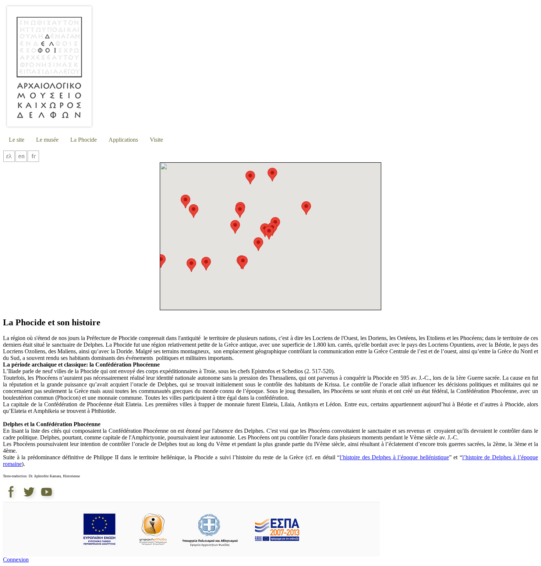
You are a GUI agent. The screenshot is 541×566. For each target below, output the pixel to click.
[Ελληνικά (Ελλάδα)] (9, 160)
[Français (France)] (33, 160)
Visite (156, 140)
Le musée (47, 140)
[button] (161, 261)
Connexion (16, 559)
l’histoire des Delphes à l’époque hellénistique (394, 457)
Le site (16, 140)
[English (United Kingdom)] (21, 160)
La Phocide (83, 140)
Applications (123, 140)
